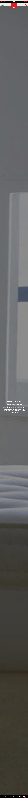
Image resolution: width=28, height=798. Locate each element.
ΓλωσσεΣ (2, 5)
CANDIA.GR (24, 1)
